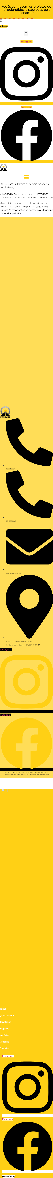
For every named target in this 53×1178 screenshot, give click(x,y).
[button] (26, 33)
